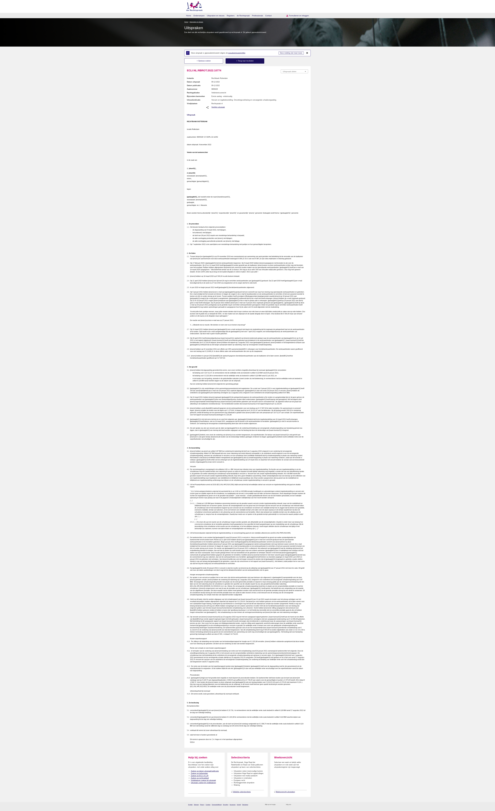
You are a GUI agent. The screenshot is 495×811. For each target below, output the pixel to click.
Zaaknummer (192, 89)
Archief (239, 804)
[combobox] (294, 71)
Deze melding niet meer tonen (291, 53)
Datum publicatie (193, 85)
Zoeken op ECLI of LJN (199, 776)
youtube (306, 804)
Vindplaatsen (192, 104)
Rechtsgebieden (193, 93)
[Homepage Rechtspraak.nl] (193, 6)
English (190, 804)
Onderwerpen (199, 16)
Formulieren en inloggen (299, 16)
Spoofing (225, 804)
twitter (293, 804)
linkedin (303, 804)
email (281, 804)
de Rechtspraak (243, 16)
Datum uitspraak (193, 82)
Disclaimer (245, 804)
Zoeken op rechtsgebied (200, 778)
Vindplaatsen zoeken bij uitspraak (203, 780)
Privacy (202, 804)
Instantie (190, 78)
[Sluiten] (307, 53)
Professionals (257, 16)
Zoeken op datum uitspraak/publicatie (205, 771)
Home (188, 16)
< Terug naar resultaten (245, 61)
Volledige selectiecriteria (242, 792)
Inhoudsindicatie (193, 100)
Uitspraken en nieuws (215, 16)
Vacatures (233, 804)
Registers (230, 16)
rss (278, 804)
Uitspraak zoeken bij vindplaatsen (203, 783)
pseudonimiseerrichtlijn (236, 53)
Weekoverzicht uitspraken (285, 792)
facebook (296, 804)
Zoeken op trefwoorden (199, 773)
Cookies (208, 804)
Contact (268, 16)
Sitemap (196, 804)
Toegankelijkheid (217, 804)
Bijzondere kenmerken (196, 96)
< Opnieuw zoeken (204, 61)
